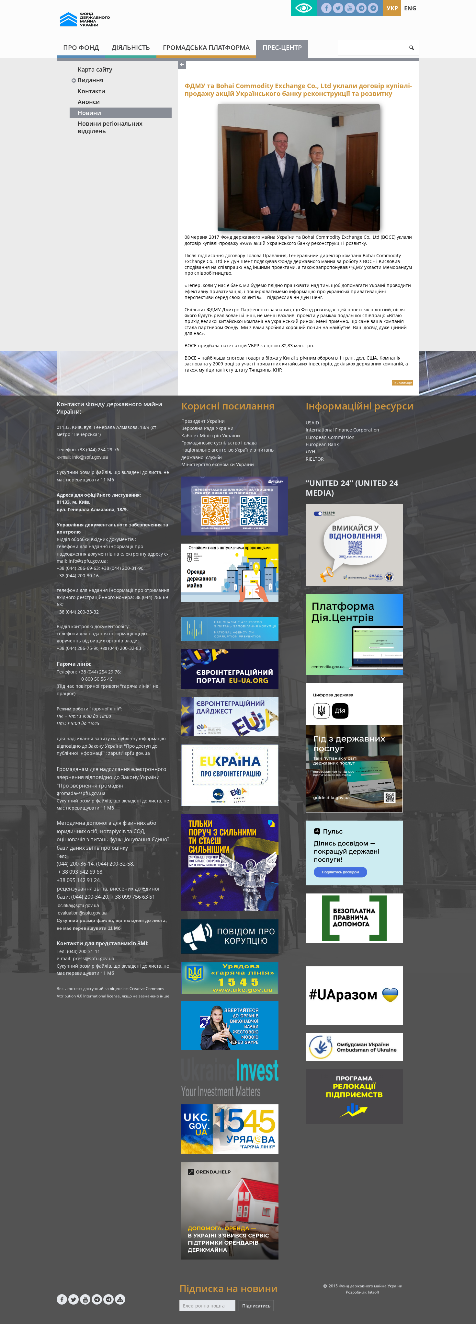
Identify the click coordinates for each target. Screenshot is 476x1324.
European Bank (322, 444)
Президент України (203, 421)
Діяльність (131, 47)
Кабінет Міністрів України (210, 435)
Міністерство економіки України (217, 464)
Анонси (89, 102)
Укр (392, 8)
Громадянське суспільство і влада (219, 443)
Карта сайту (95, 69)
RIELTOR (315, 459)
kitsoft (373, 1292)
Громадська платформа (206, 47)
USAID (312, 423)
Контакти (91, 91)
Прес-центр (282, 47)
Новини (89, 113)
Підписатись (256, 1306)
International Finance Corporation (342, 430)
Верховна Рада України (207, 428)
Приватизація (402, 383)
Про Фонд (81, 47)
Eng (410, 8)
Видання (90, 80)
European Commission (330, 437)
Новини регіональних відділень (110, 127)
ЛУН (310, 451)
